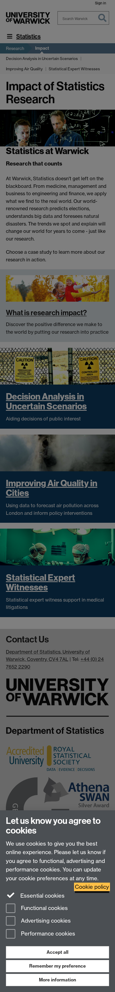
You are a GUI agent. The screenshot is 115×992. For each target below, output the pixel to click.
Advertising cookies (45, 921)
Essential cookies (42, 895)
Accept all (57, 952)
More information (57, 980)
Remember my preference (57, 966)
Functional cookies (43, 908)
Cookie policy (92, 887)
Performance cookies (47, 934)
